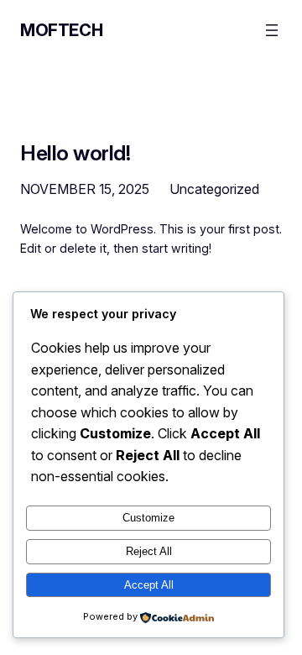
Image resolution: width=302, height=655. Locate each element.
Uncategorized (214, 189)
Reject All (149, 551)
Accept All (149, 585)
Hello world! (75, 153)
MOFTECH (61, 30)
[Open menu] (272, 30)
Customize (148, 517)
